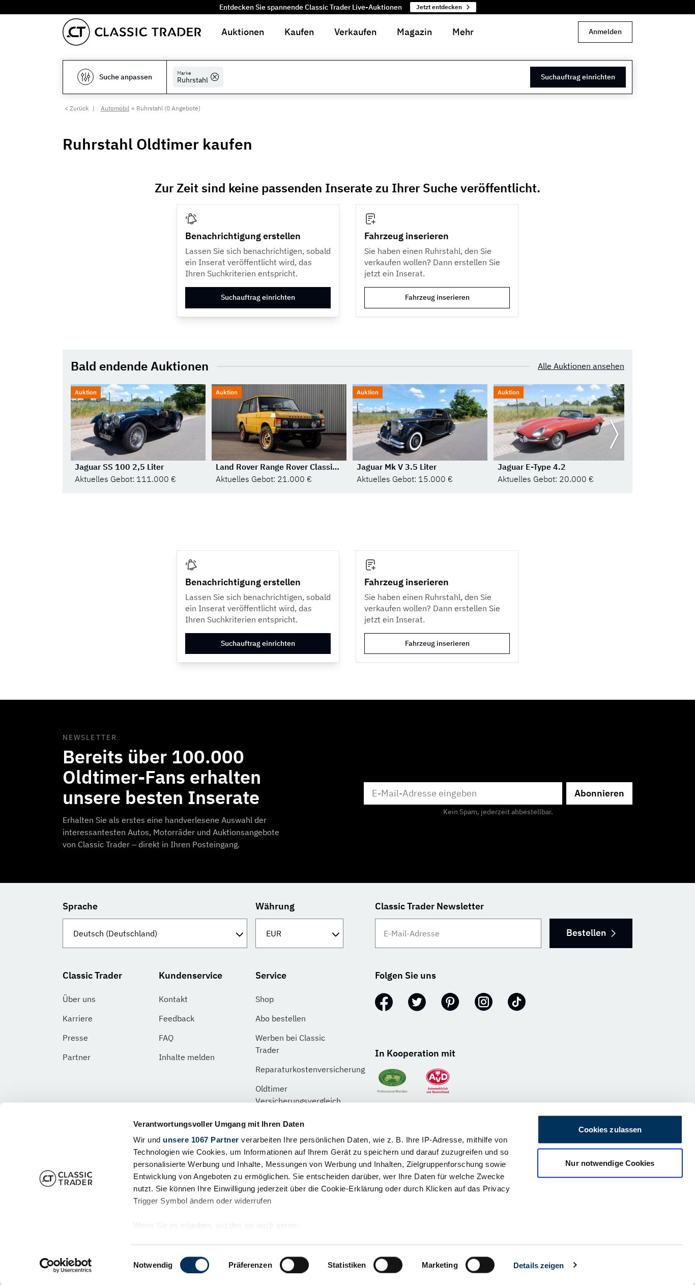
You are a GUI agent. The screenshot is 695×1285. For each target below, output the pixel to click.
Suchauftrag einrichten (578, 76)
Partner (77, 1057)
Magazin (414, 32)
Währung (275, 906)
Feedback (176, 1018)
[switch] (294, 1265)
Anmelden (605, 31)
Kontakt (173, 999)
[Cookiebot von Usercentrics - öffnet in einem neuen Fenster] (65, 1265)
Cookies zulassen (610, 1129)
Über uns (79, 999)
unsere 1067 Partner (201, 1139)
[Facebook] (384, 1002)
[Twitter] (417, 1002)
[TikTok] (517, 1002)
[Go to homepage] (132, 32)
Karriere (78, 1018)
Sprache (80, 906)
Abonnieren (599, 793)
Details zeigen (538, 1265)
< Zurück (77, 108)
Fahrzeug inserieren (437, 297)
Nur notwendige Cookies (609, 1162)
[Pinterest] (450, 1002)
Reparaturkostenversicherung (310, 1069)
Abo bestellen (280, 1018)
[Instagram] (484, 1002)
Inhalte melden (187, 1057)
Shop (264, 999)
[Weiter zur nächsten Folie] (614, 434)
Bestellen (586, 932)
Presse (75, 1038)
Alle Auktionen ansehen (581, 366)
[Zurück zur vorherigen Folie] (81, 434)
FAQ (166, 1038)
